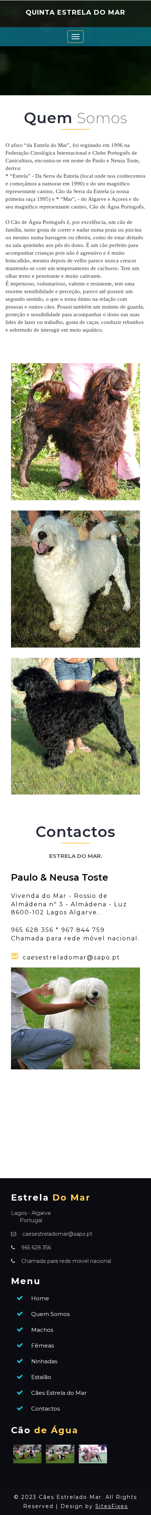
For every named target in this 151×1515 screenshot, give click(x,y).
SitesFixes (111, 1506)
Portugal (31, 1220)
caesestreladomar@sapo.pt (71, 957)
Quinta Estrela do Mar (75, 12)
